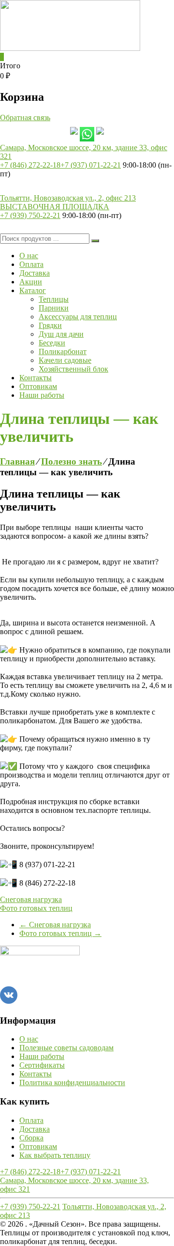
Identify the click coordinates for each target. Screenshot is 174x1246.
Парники (54, 308)
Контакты (35, 378)
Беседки (52, 343)
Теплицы (54, 299)
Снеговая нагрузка (31, 899)
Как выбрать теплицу (54, 1155)
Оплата (31, 264)
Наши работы (41, 395)
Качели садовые (65, 360)
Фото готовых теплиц (36, 908)
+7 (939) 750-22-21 (30, 215)
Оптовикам (38, 386)
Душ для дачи (61, 334)
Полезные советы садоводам (66, 1048)
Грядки (50, 325)
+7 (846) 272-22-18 (30, 165)
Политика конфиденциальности (72, 1082)
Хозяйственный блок (73, 369)
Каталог (32, 290)
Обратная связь (25, 117)
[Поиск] (95, 240)
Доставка (34, 273)
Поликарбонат (63, 351)
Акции (30, 282)
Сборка (31, 1138)
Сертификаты (42, 1065)
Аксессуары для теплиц (78, 316)
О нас (28, 255)
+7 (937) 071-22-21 (90, 165)
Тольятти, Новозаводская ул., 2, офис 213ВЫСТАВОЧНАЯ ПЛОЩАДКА (68, 202)
